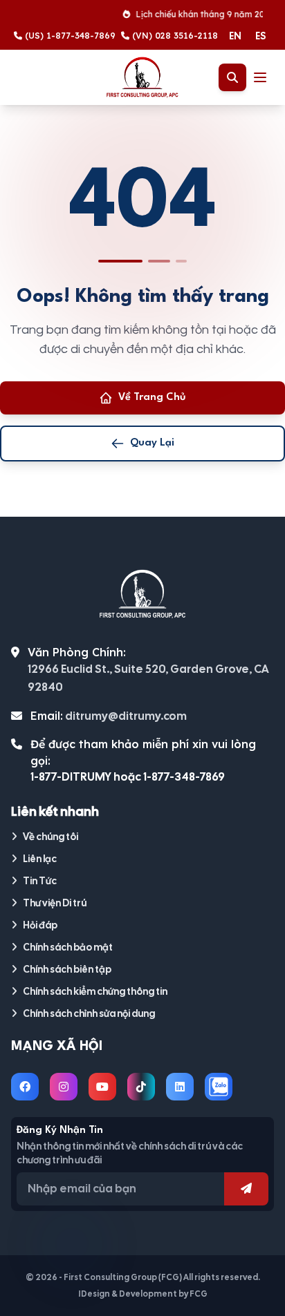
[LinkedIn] (180, 1086)
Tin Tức (40, 881)
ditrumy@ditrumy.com (126, 716)
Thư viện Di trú (54, 903)
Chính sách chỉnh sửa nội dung (89, 1013)
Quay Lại (152, 443)
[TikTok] (141, 1086)
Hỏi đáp (40, 925)
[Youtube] (102, 1086)
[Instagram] (63, 1086)
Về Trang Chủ (152, 397)
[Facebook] (25, 1086)
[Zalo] (218, 1086)
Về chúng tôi (50, 836)
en (235, 36)
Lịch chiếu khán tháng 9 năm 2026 (200, 14)
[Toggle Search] (232, 77)
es (260, 36)
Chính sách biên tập (67, 969)
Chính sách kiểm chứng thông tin (95, 991)
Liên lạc (40, 858)
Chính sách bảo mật (68, 947)
